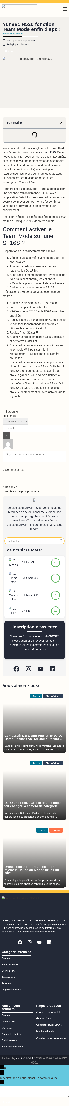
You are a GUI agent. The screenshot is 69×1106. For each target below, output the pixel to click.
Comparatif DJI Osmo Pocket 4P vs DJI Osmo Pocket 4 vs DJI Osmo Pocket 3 (33, 737)
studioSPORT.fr (21, 524)
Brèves (9, 50)
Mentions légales (45, 1030)
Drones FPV (8, 970)
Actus (36, 696)
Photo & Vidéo (10, 964)
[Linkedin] (53, 669)
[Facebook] (16, 669)
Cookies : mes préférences (51, 1038)
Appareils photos (11, 1034)
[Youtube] (40, 669)
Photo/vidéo (53, 696)
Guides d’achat (44, 1018)
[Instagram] (28, 669)
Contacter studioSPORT (49, 1024)
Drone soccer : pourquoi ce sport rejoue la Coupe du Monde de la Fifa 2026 (31, 870)
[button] (61, 122)
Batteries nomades (12, 1046)
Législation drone (11, 989)
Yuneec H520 (47, 152)
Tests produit (9, 977)
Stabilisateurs (9, 1040)
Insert (6, 1102)
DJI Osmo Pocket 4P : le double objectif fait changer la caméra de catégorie (34, 804)
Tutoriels (6, 983)
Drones (56, 830)
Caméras (7, 1027)
